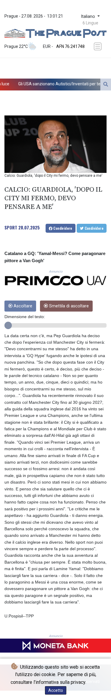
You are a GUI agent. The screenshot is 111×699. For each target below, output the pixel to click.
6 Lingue (90, 23)
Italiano (88, 16)
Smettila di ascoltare (68, 306)
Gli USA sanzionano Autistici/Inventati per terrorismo (54, 83)
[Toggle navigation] (98, 46)
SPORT (10, 227)
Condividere (62, 228)
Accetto (55, 690)
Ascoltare (22, 306)
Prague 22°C (16, 46)
